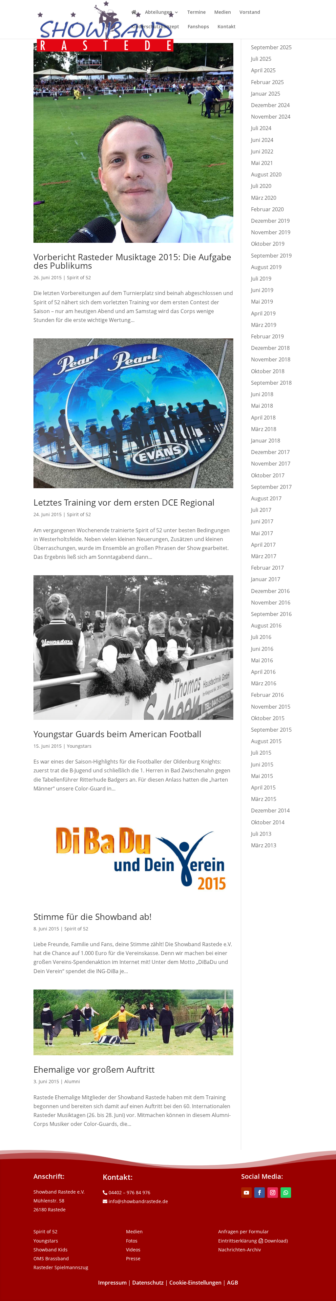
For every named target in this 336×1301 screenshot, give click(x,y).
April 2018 (263, 417)
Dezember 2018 (270, 348)
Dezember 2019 (270, 220)
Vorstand (250, 12)
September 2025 (271, 47)
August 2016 (266, 625)
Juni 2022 (262, 151)
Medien (222, 12)
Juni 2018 (262, 394)
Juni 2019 (262, 290)
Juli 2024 (261, 128)
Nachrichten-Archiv (239, 1249)
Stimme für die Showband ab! (92, 917)
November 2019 (270, 232)
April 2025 (263, 70)
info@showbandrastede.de (137, 1201)
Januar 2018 (265, 440)
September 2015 (271, 729)
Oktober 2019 (267, 243)
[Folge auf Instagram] (272, 1192)
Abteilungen (158, 12)
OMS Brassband (51, 1258)
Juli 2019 (261, 278)
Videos (133, 1249)
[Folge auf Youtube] (246, 1192)
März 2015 (263, 799)
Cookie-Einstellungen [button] (195, 1282)
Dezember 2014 (270, 810)
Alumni (72, 1081)
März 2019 (263, 325)
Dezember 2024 (270, 105)
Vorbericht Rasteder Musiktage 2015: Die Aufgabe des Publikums (132, 261)
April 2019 (263, 313)
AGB (232, 1282)
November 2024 (270, 116)
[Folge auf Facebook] (259, 1192)
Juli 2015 (261, 752)
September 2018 (271, 382)
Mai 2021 (262, 163)
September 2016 (271, 614)
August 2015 (266, 741)
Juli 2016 (261, 637)
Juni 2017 (262, 521)
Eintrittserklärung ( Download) (253, 1241)
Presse (133, 1258)
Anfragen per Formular (243, 1231)
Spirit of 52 (79, 277)
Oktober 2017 (267, 475)
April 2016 (263, 671)
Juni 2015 (262, 764)
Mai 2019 (262, 301)
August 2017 (266, 498)
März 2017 (263, 556)
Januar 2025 (265, 93)
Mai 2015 (262, 776)
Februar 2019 (267, 336)
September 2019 (271, 255)
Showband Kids (50, 1249)
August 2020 (266, 174)
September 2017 (271, 487)
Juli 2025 (261, 58)
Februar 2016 (267, 694)
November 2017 (270, 463)
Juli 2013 (261, 833)
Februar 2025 (267, 82)
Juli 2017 (261, 510)
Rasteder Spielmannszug (60, 1267)
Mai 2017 (262, 533)
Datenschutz (148, 1282)
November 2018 (270, 359)
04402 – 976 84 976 (128, 1192)
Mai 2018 (262, 405)
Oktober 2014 (267, 822)
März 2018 (263, 429)
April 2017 (263, 544)
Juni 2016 (262, 648)
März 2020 (263, 197)
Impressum (112, 1282)
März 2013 (263, 845)
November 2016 (270, 602)
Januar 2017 (265, 579)
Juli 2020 (261, 186)
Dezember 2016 (270, 591)
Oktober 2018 (267, 371)
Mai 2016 (262, 660)
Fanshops (198, 27)
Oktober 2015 (267, 718)
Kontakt (227, 27)
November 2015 (270, 706)
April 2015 (263, 787)
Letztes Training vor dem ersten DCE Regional (124, 502)
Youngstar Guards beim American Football (117, 734)
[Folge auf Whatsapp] (286, 1192)
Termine (196, 12)
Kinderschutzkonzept (155, 27)
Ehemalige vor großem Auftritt (94, 1069)
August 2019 (266, 267)
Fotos (131, 1241)
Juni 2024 (262, 140)
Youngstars (79, 746)
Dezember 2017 (270, 452)
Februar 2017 (267, 567)
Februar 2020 (267, 209)
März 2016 (263, 683)
